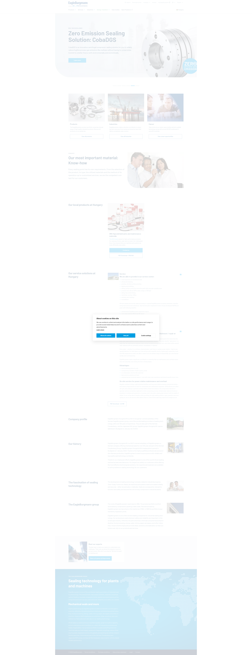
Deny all (125, 335)
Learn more (100, 329)
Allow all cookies (105, 335)
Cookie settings (146, 335)
